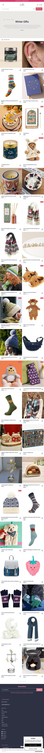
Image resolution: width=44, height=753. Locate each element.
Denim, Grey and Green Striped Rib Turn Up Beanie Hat (11, 280)
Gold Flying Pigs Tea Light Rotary (11, 473)
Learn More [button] (4, 751)
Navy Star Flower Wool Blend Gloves (11, 600)
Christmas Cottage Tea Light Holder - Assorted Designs (11, 440)
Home (4, 19)
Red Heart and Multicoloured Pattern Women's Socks (11, 89)
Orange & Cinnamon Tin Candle (11, 57)
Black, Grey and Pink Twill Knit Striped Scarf (11, 248)
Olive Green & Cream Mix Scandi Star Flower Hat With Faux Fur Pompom (11, 313)
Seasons (8, 19)
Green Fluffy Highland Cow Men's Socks (11, 408)
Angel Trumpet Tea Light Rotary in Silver (11, 663)
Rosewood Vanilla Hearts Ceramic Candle (11, 184)
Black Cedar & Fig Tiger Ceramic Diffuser (11, 216)
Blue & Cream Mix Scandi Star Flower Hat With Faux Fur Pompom (11, 505)
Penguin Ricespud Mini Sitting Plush (11, 376)
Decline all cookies (33, 748)
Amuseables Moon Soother (11, 631)
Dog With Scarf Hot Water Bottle (11, 537)
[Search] (34, 9)
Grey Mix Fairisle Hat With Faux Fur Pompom (11, 344)
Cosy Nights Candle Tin (11, 152)
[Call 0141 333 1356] (37, 4)
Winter (12, 19)
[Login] (39, 4)
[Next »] (25, 681)
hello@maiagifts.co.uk (6, 704)
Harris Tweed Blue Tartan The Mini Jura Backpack (11, 568)
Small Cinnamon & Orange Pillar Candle (11, 120)
